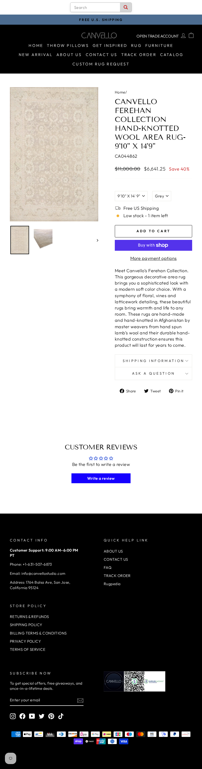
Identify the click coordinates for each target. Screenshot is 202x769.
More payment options (153, 258)
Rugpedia (112, 583)
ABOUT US (113, 551)
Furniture (159, 45)
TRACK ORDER (117, 575)
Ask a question (153, 373)
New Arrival (36, 54)
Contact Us (102, 54)
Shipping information (153, 361)
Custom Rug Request (101, 63)
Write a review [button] (101, 478)
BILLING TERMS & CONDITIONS (38, 633)
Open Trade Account (157, 36)
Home (36, 45)
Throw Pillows (68, 45)
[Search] (126, 7)
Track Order (138, 54)
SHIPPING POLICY (26, 624)
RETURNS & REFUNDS (29, 616)
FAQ (107, 567)
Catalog (171, 54)
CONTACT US (116, 559)
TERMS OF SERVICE (27, 649)
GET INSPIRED (110, 45)
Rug (136, 45)
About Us (69, 54)
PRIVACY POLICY (25, 641)
